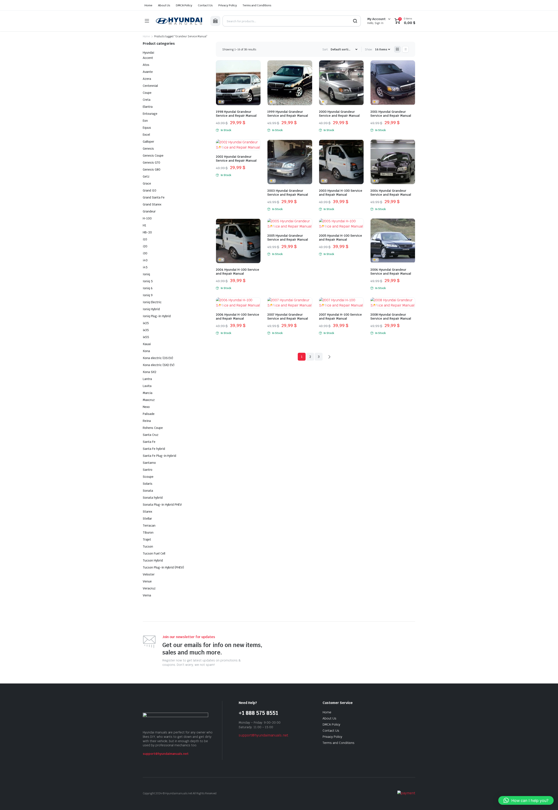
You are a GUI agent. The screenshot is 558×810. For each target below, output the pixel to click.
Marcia (147, 393)
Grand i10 (149, 190)
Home (148, 5)
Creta (146, 100)
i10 (145, 239)
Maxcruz (149, 400)
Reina (147, 421)
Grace (147, 183)
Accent (148, 58)
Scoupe (148, 477)
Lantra (147, 379)
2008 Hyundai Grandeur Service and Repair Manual (390, 316)
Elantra (148, 107)
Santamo (149, 463)
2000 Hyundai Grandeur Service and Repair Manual (339, 114)
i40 (145, 260)
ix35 (146, 330)
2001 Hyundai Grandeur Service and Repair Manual (390, 114)
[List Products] (405, 49)
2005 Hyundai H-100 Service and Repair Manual (340, 237)
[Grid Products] (397, 49)
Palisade (149, 414)
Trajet (147, 539)
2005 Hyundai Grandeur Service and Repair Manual (287, 237)
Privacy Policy (227, 5)
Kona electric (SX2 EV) (158, 365)
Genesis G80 (151, 169)
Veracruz (149, 588)
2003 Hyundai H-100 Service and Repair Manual (340, 193)
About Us (164, 5)
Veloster (149, 574)
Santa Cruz (150, 435)
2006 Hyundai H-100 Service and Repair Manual (237, 316)
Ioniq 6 (148, 288)
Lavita (147, 386)
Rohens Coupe (153, 428)
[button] (526, 800)
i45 (145, 267)
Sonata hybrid (153, 498)
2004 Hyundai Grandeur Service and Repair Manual (390, 193)
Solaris (147, 484)
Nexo (146, 407)
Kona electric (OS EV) (158, 358)
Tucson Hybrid (153, 560)
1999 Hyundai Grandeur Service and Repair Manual (287, 114)
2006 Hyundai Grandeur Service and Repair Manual (390, 272)
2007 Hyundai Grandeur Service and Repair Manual (287, 316)
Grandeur (149, 211)
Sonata (148, 491)
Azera (147, 79)
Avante (148, 72)
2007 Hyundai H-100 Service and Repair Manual (340, 316)
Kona (146, 351)
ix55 (146, 337)
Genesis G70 (151, 162)
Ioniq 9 (148, 295)
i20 (145, 246)
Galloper (148, 142)
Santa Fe (149, 442)
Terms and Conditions (257, 5)
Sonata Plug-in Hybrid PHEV (162, 505)
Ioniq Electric (152, 302)
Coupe (147, 93)
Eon (145, 121)
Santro (147, 470)
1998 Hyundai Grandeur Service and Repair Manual (236, 114)
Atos (146, 65)
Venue (147, 581)
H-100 (147, 218)
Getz (146, 176)
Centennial (150, 86)
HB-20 (147, 232)
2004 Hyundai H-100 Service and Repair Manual (237, 272)
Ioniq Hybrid (151, 309)
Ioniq (146, 274)
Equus (147, 128)
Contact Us (205, 5)
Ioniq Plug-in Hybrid (157, 316)
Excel (146, 135)
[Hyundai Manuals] (179, 21)
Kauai (147, 344)
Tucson (148, 546)
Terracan (149, 525)
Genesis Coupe (153, 156)
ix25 (146, 323)
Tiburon (148, 532)
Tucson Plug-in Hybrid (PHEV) (163, 567)
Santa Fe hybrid (154, 449)
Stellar (147, 519)
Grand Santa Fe (154, 197)
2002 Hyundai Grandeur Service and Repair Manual (236, 159)
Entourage (150, 114)
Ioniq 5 (148, 281)
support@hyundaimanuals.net (166, 754)
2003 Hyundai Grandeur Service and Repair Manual (287, 193)
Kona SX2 (149, 372)
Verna (147, 595)
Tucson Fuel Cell (154, 553)
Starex (147, 512)
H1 (144, 225)
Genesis (148, 149)
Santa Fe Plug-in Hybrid (159, 456)
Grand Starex (152, 204)
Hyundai (148, 53)
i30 (145, 253)
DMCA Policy (184, 5)
